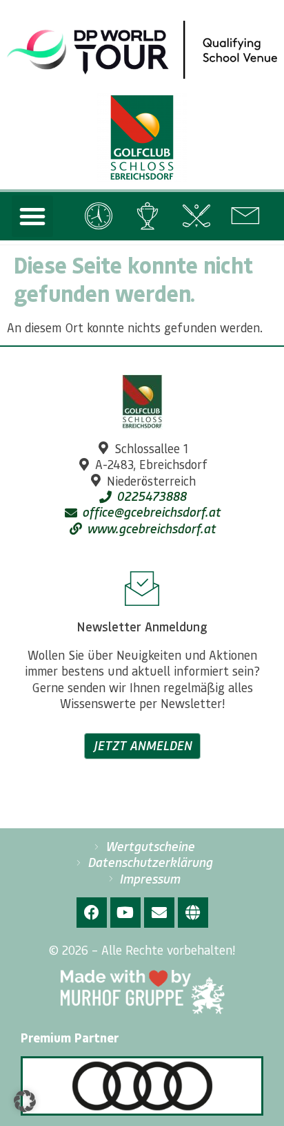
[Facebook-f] (92, 912)
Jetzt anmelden (142, 745)
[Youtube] (125, 912)
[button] (32, 216)
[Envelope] (159, 912)
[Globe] (193, 912)
